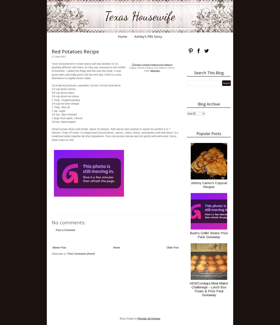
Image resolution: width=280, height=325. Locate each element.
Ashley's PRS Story (148, 36)
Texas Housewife (140, 16)
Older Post (173, 247)
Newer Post (59, 247)
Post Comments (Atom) (81, 253)
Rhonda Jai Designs (149, 318)
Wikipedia (154, 71)
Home (122, 36)
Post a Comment (65, 230)
